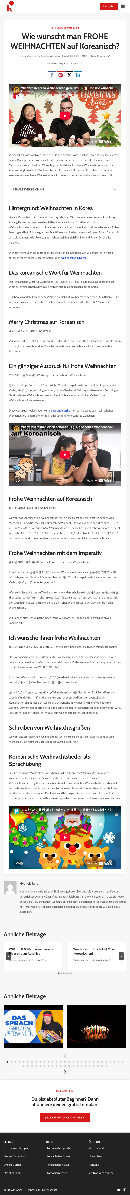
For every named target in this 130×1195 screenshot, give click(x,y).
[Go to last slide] (8, 956)
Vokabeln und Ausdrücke (65, 28)
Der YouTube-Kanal (15, 1156)
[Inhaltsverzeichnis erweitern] (115, 189)
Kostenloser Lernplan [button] (16, 1148)
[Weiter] (121, 956)
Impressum (33, 1190)
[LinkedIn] (78, 75)
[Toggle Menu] (123, 6)
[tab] (58, 973)
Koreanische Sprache (58, 1148)
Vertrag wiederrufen (101, 1173)
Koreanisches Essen (58, 1156)
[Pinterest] (61, 75)
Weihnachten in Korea (73, 257)
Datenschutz (49, 1190)
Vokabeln (43, 56)
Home (23, 56)
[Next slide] (65, 1072)
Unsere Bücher (12, 1164)
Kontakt (94, 1164)
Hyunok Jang (57, 63)
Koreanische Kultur (57, 1164)
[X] (69, 75)
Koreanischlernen (56, 1173)
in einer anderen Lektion (62, 410)
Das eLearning (12, 1173)
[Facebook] (52, 75)
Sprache (32, 56)
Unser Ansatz (97, 1156)
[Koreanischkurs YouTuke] (118, 1190)
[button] (109, 6)
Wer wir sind (96, 1148)
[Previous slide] (65, 1056)
